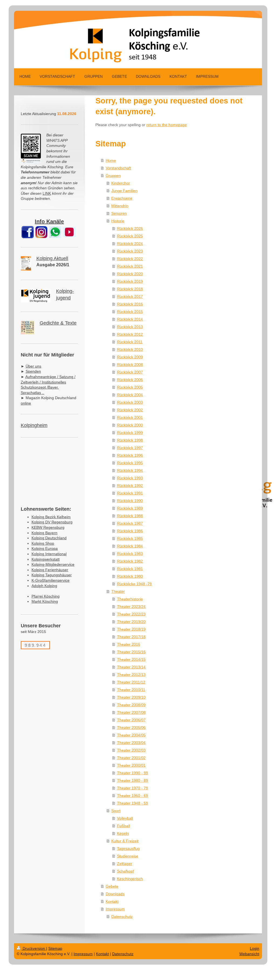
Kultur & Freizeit (125, 841)
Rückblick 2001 (130, 417)
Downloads (115, 894)
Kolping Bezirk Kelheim (51, 517)
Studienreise (127, 856)
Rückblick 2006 (130, 380)
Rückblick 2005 (130, 387)
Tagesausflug (128, 848)
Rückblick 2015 (130, 311)
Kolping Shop (43, 543)
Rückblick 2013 (130, 327)
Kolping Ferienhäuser (50, 570)
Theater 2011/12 (131, 682)
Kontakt (112, 901)
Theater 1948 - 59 (132, 803)
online (26, 403)
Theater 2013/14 (131, 667)
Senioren (119, 213)
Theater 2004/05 (131, 735)
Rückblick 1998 (130, 440)
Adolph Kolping (44, 586)
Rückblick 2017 (130, 296)
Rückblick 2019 (130, 281)
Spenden (33, 371)
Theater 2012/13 (131, 674)
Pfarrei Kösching (46, 596)
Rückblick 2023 (130, 251)
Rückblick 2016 (130, 304)
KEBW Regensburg (48, 527)
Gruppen (113, 175)
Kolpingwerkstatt (46, 559)
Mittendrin (119, 206)
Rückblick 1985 (130, 538)
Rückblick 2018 (130, 289)
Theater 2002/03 (131, 750)
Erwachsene (121, 198)
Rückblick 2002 (130, 410)
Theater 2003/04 (131, 742)
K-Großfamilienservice (51, 580)
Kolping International (49, 554)
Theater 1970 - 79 (132, 788)
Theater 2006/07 (131, 720)
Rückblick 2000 (130, 425)
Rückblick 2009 (130, 357)
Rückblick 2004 (130, 395)
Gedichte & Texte (58, 323)
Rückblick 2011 (130, 342)
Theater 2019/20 (131, 621)
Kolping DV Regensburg (52, 522)
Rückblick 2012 (130, 334)
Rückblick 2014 (130, 319)
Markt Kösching (45, 601)
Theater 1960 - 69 (132, 795)
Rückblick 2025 (130, 236)
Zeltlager (124, 863)
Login (254, 948)
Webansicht (249, 954)
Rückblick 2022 (130, 259)
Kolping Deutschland (49, 538)
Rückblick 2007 (130, 372)
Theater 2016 (128, 644)
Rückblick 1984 (130, 546)
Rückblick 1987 (130, 523)
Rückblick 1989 (130, 508)
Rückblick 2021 (130, 266)
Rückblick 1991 (130, 493)
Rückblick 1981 (130, 569)
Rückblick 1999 (130, 432)
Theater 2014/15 (131, 659)
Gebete (112, 886)
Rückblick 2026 (130, 228)
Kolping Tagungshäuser (52, 575)
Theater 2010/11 (131, 690)
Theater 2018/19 (131, 629)
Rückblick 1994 (130, 470)
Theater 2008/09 (131, 705)
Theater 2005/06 (131, 727)
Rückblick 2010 (130, 349)
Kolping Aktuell (52, 258)
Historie (117, 221)
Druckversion (34, 948)
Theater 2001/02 (131, 758)
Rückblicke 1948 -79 (134, 584)
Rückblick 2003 (130, 402)
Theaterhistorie (130, 599)
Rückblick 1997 (130, 448)
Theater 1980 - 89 (132, 780)
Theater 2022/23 (131, 614)
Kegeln (123, 833)
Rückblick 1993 (130, 478)
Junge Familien (124, 190)
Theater (118, 591)
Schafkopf (125, 871)
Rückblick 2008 (130, 364)
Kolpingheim (34, 425)
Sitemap (55, 948)
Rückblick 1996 (130, 455)
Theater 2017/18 (131, 637)
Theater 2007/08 (131, 712)
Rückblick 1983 (130, 553)
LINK (47, 193)
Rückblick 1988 (130, 516)
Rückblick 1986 (130, 531)
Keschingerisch (130, 879)
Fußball (123, 826)
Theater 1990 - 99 (132, 773)
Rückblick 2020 (130, 274)
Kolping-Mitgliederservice (53, 564)
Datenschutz (122, 916)
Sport (115, 811)
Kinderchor (120, 183)
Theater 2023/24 (131, 606)
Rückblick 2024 (130, 243)
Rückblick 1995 (130, 463)
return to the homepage (166, 125)
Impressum (115, 909)
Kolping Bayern (44, 533)
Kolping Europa (45, 548)
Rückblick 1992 (130, 485)
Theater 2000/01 (131, 765)
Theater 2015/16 (131, 652)
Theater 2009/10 (131, 697)
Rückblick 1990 (130, 501)
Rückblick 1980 (130, 576)
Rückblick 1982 (130, 561)
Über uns (33, 366)
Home (111, 160)
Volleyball (125, 818)
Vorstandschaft (118, 168)
